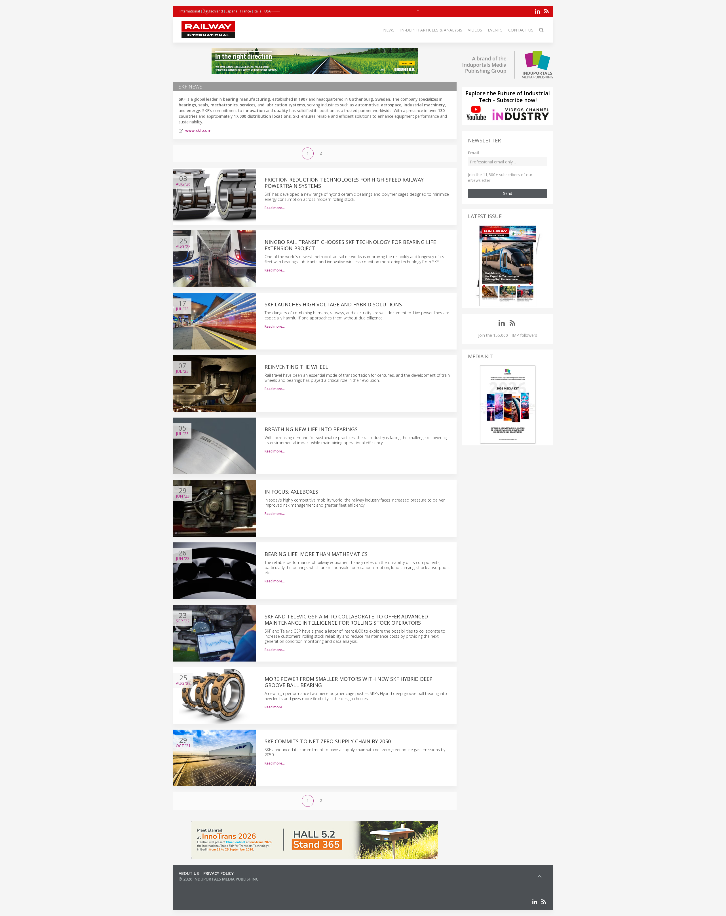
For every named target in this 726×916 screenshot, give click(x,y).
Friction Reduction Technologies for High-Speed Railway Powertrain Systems (344, 182)
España (231, 11)
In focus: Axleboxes (291, 491)
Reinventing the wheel (296, 366)
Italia (257, 11)
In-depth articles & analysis (431, 30)
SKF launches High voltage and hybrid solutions (333, 304)
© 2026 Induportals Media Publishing (219, 879)
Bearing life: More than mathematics (316, 554)
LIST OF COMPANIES (198, 884)
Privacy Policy (218, 873)
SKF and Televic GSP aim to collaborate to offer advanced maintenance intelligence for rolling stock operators (346, 619)
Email (473, 152)
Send (507, 193)
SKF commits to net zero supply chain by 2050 (328, 741)
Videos (475, 30)
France (245, 11)
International (190, 11)
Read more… (275, 207)
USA (267, 11)
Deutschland (213, 11)
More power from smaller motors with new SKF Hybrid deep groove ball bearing (348, 681)
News (388, 30)
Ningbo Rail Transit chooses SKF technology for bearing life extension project (350, 245)
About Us (189, 873)
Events (495, 30)
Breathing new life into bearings (311, 429)
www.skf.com (198, 130)
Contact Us (520, 30)
